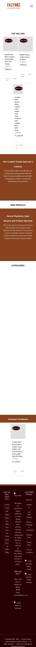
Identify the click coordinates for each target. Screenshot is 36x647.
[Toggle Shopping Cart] (25, 6)
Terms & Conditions (29, 551)
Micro (7, 543)
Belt (7, 511)
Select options (22, 75)
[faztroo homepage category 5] (18, 345)
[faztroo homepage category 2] (18, 308)
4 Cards (7, 504)
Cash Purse (7, 529)
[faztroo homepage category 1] (18, 272)
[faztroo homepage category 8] (18, 399)
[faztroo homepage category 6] (18, 381)
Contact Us (29, 506)
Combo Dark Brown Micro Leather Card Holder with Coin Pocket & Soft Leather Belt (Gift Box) (17, 449)
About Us (29, 500)
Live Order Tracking (29, 514)
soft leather (7, 548)
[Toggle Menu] (31, 6)
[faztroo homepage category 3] (18, 326)
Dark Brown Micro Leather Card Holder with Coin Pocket (10, 59)
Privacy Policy (29, 543)
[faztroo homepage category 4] (18, 290)
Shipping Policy (29, 536)
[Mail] (18, 619)
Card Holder (7, 523)
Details (14, 78)
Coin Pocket (7, 535)
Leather (7, 539)
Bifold (7, 514)
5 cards (7, 508)
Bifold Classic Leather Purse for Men (25, 57)
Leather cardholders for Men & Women (16, 641)
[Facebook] (15, 616)
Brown (7, 518)
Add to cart (7, 79)
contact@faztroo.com (21, 595)
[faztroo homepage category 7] (18, 363)
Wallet (7, 552)
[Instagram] (18, 616)
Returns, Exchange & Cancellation (29, 526)
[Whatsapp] (20, 616)
